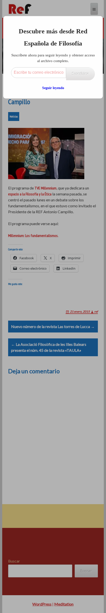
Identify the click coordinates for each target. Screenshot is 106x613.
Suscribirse (80, 73)
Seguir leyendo (53, 88)
